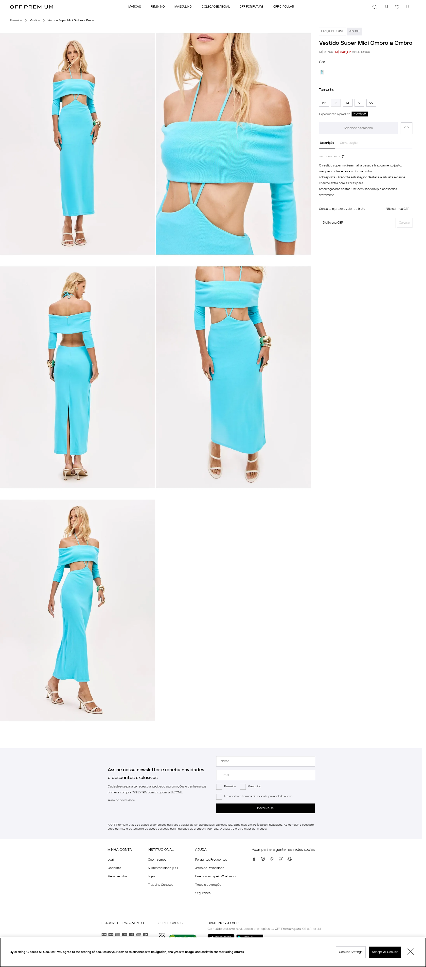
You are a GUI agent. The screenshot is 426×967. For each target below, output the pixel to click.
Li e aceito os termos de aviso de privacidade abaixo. (258, 796)
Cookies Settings (350, 952)
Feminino (230, 786)
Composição (348, 143)
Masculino (254, 786)
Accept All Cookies (385, 952)
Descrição (327, 143)
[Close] (410, 952)
